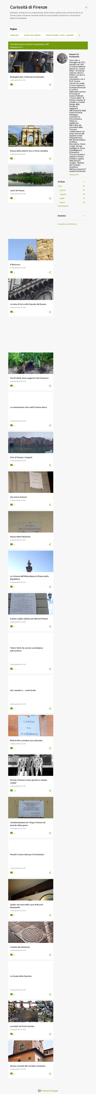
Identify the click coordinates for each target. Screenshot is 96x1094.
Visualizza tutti (16, 47)
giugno (63, 190)
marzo (62, 202)
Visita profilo (74, 175)
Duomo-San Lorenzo (32, 35)
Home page (14, 35)
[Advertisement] (30, 107)
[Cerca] (86, 7)
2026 (60, 186)
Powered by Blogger (49, 1091)
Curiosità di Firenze (28, 7)
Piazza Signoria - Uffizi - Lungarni (60, 35)
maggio (63, 194)
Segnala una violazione (67, 224)
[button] (50, 84)
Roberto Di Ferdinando (74, 55)
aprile (62, 198)
